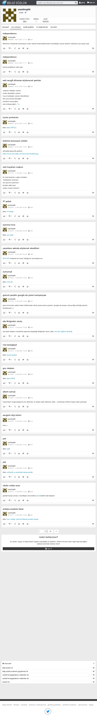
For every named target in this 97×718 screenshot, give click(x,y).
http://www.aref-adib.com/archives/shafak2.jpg (20, 154)
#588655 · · (20, 63)
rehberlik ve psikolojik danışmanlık (19, 472)
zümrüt (9, 282)
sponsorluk (82, 705)
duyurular (7, 663)
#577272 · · (20, 173)
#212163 (6, 258)
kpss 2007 (10, 127)
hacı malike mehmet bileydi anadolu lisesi (22, 519)
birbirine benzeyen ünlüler (15, 141)
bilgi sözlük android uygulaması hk (47, 671)
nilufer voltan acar (11, 485)
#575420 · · (20, 278)
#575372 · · (20, 491)
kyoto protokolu (10, 117)
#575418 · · (20, 301)
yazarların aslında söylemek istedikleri (21, 248)
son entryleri (16, 27)
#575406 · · (20, 374)
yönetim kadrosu (69, 705)
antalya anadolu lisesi (13, 509)
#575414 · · (20, 351)
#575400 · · (20, 398)
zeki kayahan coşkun (13, 167)
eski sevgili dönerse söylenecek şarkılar (22, 80)
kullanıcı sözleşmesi (37, 705)
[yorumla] (23, 48)
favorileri (54, 27)
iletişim (16, 705)
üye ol (92, 2)
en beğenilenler (42, 27)
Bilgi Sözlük (16, 2)
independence (10, 33)
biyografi (5, 27)
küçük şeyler (11, 355)
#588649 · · (20, 123)
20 (50, 531)
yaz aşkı (10, 235)
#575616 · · (20, 231)
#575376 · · (20, 421)
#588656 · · (20, 39)
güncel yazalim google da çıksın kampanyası (24, 295)
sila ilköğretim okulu (12, 321)
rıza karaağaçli (10, 344)
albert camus (9, 391)
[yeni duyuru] (94, 663)
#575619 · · (20, 207)
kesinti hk (47, 682)
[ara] (75, 2)
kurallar (24, 705)
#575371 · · (20, 515)
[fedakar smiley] (18, 104)
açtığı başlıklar (28, 27)
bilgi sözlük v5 (47, 668)
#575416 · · (20, 327)
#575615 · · (20, 254)
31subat (10, 211)
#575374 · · (20, 445)
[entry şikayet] (93, 48)
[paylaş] (15, 48)
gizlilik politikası (54, 705)
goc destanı (8, 368)
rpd (8, 449)
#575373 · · (20, 468)
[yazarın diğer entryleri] (56, 531)
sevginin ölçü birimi (12, 415)
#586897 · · (20, 147)
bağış (91, 705)
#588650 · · (20, 86)
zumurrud (7, 271)
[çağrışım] (15, 127)
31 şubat (7, 201)
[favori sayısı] (19, 48)
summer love (9, 224)
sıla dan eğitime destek (63, 331)
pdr (4, 438)
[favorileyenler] (27, 48)
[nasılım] (13, 308)
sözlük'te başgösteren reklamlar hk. (47, 675)
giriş (83, 2)
